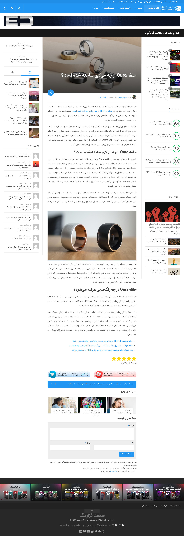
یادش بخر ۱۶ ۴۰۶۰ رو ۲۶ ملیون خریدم (18, 156)
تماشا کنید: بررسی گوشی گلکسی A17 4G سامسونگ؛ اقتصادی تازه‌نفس (158, 161)
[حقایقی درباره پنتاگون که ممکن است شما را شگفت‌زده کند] (174, 241)
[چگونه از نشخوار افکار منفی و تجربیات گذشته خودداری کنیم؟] (62, 405)
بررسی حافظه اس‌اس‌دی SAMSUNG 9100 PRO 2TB (158, 136)
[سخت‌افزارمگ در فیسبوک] (88, 531)
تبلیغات (154, 505)
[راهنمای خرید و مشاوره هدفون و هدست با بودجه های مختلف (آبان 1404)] (169, 492)
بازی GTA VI (173, 1)
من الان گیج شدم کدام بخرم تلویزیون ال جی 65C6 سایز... (18, 187)
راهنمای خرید (125, 8)
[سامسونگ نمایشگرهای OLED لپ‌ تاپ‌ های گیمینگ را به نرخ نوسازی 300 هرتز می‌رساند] (175, 81)
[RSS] (103, 531)
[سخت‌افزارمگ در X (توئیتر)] (84, 531)
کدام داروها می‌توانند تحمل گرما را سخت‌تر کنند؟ (122, 412)
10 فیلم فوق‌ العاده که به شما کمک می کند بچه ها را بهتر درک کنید (92, 413)
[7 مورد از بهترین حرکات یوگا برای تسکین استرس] (174, 261)
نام (132, 442)
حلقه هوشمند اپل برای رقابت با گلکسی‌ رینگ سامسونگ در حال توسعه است (101, 345)
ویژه (96, 8)
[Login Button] (4, 8)
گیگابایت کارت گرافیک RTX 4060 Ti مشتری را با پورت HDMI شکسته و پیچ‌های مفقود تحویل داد (157, 55)
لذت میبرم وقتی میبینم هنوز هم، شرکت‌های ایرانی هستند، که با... (20, 198)
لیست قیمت (109, 8)
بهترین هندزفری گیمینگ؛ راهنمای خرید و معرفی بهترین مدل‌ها (15, 133)
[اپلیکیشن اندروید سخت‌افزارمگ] (99, 531)
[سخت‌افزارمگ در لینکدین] (80, 531)
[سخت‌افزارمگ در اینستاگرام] (92, 531)
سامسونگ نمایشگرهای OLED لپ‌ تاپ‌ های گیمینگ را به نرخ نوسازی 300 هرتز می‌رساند (158, 81)
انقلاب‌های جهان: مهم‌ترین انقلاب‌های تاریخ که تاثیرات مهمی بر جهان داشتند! (164, 226)
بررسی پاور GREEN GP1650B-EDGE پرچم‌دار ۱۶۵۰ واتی (157, 68)
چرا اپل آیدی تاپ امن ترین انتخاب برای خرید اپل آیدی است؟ (15, 83)
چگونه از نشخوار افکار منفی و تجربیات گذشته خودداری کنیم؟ (62, 413)
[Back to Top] (92, 511)
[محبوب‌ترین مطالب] (12, 73)
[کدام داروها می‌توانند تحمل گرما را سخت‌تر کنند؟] (121, 405)
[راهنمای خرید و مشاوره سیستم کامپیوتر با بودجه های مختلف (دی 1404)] (138, 492)
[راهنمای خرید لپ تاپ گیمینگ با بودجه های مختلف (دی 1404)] (15, 492)
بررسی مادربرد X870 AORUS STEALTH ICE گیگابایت (161, 148)
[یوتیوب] (115, 374)
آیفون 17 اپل (122, 1)
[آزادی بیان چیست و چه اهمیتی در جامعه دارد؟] (174, 271)
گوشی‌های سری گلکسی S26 (141, 1)
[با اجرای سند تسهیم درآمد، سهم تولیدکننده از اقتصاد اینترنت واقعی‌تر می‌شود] (34, 108)
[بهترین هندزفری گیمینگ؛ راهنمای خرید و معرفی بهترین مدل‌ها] (34, 133)
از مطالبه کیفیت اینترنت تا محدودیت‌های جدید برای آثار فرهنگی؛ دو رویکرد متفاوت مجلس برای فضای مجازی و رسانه (158, 94)
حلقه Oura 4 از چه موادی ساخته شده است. (92, 111)
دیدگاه (131, 425)
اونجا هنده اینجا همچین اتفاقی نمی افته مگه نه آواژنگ (18, 166)
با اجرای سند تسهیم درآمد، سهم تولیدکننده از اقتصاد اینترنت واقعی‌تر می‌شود (94, 384)
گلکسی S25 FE (160, 1)
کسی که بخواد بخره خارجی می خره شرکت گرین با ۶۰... (19, 219)
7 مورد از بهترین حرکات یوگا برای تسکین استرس (157, 261)
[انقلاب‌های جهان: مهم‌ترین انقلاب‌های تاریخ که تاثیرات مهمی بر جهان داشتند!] (162, 212)
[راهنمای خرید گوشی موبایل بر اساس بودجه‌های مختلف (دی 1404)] (107, 492)
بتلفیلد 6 (112, 1)
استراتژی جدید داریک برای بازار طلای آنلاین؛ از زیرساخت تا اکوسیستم (16, 95)
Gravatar (113, 471)
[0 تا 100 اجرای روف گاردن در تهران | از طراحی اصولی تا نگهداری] (174, 251)
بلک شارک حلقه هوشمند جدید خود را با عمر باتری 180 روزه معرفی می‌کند (102, 350)
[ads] (92, 21)
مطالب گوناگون (154, 33)
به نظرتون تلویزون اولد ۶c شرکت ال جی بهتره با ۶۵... (18, 208)
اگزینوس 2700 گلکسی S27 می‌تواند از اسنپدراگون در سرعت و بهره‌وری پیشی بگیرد (16, 120)
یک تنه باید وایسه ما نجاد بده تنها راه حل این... (18, 177)
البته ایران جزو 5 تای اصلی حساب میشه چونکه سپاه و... (19, 248)
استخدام (145, 505)
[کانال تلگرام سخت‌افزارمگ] (95, 531)
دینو (103, 1)
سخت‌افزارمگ (175, 505)
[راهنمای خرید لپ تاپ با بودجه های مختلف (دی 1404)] (46, 492)
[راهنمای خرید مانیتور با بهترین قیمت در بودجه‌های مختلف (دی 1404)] (77, 492)
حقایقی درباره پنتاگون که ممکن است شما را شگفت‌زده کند (156, 241)
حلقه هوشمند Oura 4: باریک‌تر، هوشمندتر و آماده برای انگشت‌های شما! (102, 341)
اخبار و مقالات (153, 8)
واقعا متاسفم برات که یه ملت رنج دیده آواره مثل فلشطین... (17, 229)
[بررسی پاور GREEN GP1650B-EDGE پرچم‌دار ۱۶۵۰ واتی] (175, 68)
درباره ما (164, 505)
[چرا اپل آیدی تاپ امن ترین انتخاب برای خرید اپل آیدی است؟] (34, 83)
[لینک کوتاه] (100, 97)
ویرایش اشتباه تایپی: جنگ (22, 238)
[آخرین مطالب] (30, 73)
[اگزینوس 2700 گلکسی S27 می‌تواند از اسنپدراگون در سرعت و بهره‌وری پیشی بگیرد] (34, 121)
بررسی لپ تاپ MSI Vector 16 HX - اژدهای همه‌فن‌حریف (158, 173)
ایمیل (87, 442)
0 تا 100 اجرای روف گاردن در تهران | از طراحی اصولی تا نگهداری (156, 252)
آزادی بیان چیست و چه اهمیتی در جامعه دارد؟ (158, 271)
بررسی (139, 8)
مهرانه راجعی (122, 97)
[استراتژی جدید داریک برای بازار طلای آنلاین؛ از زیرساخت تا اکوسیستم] (34, 96)
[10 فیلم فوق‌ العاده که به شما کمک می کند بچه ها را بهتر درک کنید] (92, 405)
